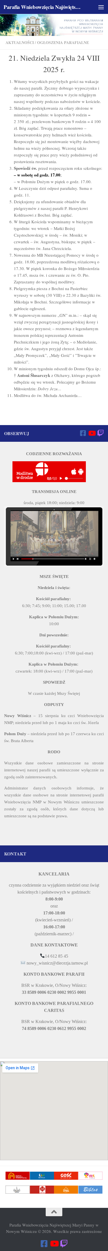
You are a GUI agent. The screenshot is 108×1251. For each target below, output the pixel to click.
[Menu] (101, 7)
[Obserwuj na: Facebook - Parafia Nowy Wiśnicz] (82, 433)
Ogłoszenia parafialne (63, 42)
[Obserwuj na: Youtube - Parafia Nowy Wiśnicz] (91, 433)
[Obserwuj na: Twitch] (100, 433)
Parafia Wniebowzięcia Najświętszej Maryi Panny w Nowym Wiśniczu (42, 7)
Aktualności (20, 42)
